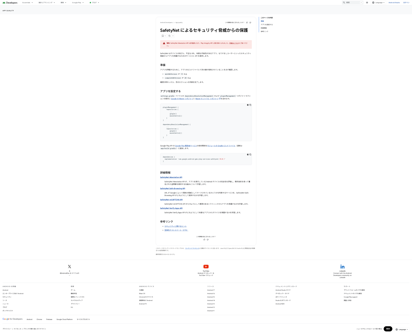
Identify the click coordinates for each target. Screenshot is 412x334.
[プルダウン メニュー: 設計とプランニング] (55, 2)
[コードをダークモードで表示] (248, 105)
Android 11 (210, 311)
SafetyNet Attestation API (171, 177)
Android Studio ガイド (283, 290)
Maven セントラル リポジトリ (206, 99)
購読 (388, 329)
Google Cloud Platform (65, 319)
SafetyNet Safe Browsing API (172, 189)
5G (72, 307)
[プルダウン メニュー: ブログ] (99, 2)
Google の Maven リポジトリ (182, 99)
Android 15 (211, 297)
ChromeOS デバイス (146, 297)
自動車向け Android (145, 300)
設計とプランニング (45, 3)
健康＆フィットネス (77, 297)
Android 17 (211, 290)
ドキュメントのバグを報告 (353, 293)
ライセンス (17, 329)
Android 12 (211, 307)
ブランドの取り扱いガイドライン (34, 329)
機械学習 (74, 293)
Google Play (76, 3)
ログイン (406, 3)
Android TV (143, 304)
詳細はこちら (233, 43)
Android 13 (211, 304)
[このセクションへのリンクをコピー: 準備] (167, 65)
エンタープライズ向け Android (13, 293)
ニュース (5, 304)
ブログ (94, 3)
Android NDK (280, 304)
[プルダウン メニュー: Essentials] (33, 2)
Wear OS (142, 293)
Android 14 (211, 300)
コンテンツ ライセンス (192, 248)
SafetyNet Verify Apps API (171, 208)
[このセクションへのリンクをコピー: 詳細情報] (172, 173)
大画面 (141, 290)
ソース (5, 300)
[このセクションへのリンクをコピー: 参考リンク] (175, 222)
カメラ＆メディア (77, 300)
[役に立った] (247, 22)
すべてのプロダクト (83, 319)
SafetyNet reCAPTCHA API (171, 200)
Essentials (26, 3)
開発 (62, 3)
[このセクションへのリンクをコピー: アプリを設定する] (183, 91)
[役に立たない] (250, 22)
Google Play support (350, 297)
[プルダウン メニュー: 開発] (67, 2)
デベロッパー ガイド (282, 293)
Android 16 (211, 293)
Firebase (49, 319)
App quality (8, 11)
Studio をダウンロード (283, 300)
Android (5, 290)
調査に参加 (347, 300)
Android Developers (166, 22)
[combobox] (352, 3)
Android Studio (394, 3)
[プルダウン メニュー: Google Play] (84, 2)
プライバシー (75, 304)
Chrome (39, 319)
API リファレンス (281, 297)
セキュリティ (7, 297)
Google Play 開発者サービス (186, 146)
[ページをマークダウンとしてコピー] (170, 36)
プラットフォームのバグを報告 (354, 290)
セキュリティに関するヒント (175, 226)
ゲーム (73, 290)
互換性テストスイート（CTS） (176, 230)
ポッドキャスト (8, 311)
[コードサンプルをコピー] (250, 105)
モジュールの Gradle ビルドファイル (221, 146)
